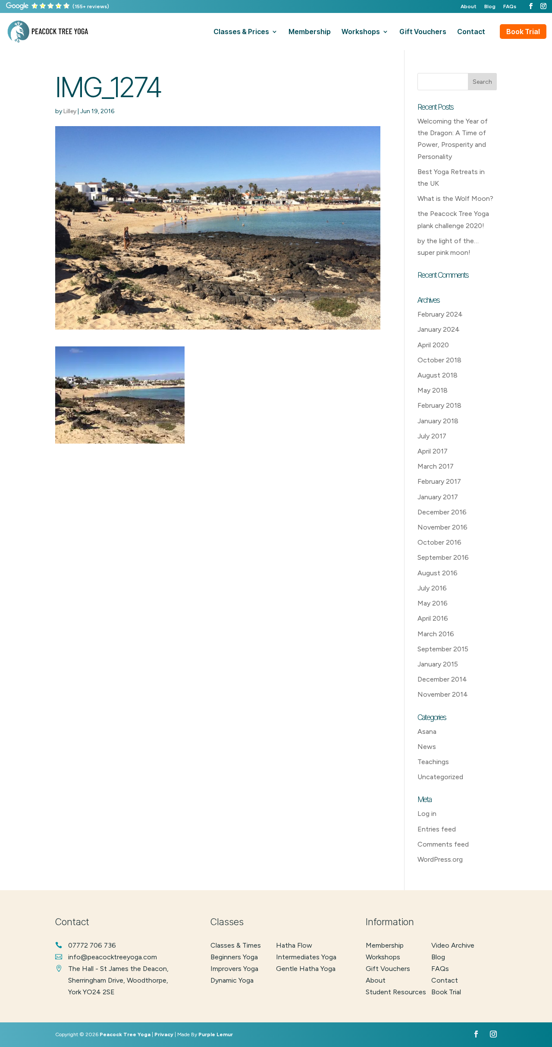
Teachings (433, 762)
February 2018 (439, 405)
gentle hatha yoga (306, 969)
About (469, 7)
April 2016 (432, 618)
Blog (490, 7)
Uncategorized (440, 777)
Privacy (163, 1034)
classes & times (235, 945)
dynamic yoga (232, 980)
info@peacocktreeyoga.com (112, 957)
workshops (361, 32)
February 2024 (440, 314)
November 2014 (442, 694)
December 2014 (442, 679)
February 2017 (439, 481)
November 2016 (442, 527)
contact (471, 32)
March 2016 (435, 634)
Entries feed (436, 829)
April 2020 (433, 345)
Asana (426, 731)
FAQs (509, 7)
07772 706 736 (92, 945)
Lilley (69, 111)
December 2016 (442, 512)
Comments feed (443, 844)
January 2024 (438, 329)
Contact (444, 980)
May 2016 (432, 603)
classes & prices (241, 32)
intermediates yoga (306, 957)
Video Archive (452, 945)
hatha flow (294, 945)
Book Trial (523, 31)
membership (310, 32)
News (426, 746)
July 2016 (432, 588)
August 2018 (437, 375)
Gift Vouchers (388, 969)
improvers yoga (234, 969)
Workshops (383, 957)
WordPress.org (440, 859)
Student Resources (396, 992)
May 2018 (432, 390)
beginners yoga (234, 957)
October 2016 (439, 542)
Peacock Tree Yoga (125, 1034)
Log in (426, 813)
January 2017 (437, 497)
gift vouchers (422, 32)
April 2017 (432, 451)
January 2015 (437, 664)
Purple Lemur (215, 1034)
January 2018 (437, 421)
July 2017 (431, 436)
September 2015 (442, 649)
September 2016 (443, 557)
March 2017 (435, 466)
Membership (385, 945)
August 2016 (437, 573)
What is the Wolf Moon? (455, 198)
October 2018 (439, 360)
